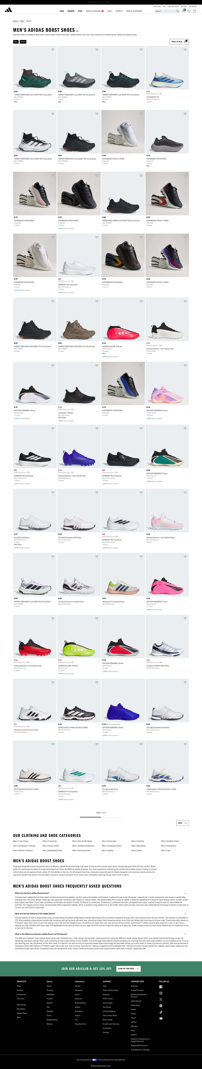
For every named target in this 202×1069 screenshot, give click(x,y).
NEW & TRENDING (134, 11)
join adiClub (192, 6)
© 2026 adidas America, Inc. (101, 1066)
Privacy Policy (103, 1060)
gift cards (184, 6)
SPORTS (119, 11)
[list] (91, 42)
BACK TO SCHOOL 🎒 (95, 11)
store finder (157, 6)
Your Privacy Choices (84, 1060)
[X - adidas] (172, 1000)
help (164, 6)
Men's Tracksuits (50, 841)
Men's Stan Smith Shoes (82, 841)
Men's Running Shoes (81, 851)
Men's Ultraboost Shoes (111, 846)
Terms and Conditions (117, 1060)
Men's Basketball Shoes (52, 851)
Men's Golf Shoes (139, 846)
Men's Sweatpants (168, 846)
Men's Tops (165, 851)
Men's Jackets (108, 851)
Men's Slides (137, 851)
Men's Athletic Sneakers (23, 851)
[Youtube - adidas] (172, 1019)
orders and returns (173, 6)
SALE (109, 11)
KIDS (80, 11)
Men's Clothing (138, 841)
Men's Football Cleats (170, 841)
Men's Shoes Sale (109, 841)
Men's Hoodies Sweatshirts (83, 846)
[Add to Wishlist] (53, 50)
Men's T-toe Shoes (20, 841)
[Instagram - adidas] (172, 993)
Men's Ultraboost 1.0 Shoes (24, 846)
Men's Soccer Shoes (51, 846)
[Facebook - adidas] (172, 987)
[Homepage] (8, 10)
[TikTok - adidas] (172, 1012)
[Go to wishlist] (189, 11)
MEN (62, 11)
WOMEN (71, 11)
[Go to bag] (194, 11)
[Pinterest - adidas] (172, 1006)
